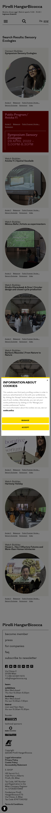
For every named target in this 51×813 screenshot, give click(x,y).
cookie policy (8, 410)
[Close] (47, 380)
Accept (25, 427)
